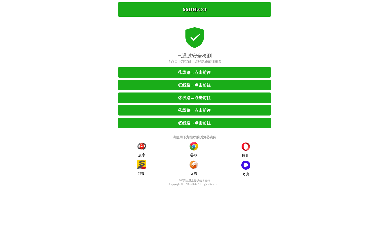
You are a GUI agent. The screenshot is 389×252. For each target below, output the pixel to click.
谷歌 (193, 155)
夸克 (245, 174)
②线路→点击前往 (194, 85)
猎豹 (141, 174)
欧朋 (245, 155)
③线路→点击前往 (194, 97)
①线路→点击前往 (194, 72)
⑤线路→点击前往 (194, 123)
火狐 (193, 174)
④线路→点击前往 (194, 110)
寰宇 (141, 155)
